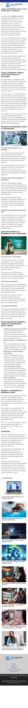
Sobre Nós (14, 666)
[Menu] (2, 5)
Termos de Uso (14, 671)
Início (14, 664)
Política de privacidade (14, 669)
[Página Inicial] (14, 4)
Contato (14, 667)
